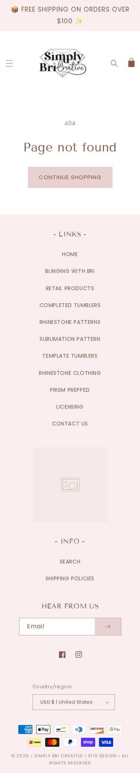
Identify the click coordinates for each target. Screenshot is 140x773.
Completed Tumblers (70, 305)
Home (70, 254)
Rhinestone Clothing (70, 373)
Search (70, 561)
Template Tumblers (69, 356)
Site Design (102, 756)
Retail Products (70, 288)
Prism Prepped (70, 390)
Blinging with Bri (69, 271)
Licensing (69, 406)
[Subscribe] (108, 626)
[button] (9, 63)
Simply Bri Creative (58, 756)
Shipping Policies (70, 578)
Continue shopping (70, 177)
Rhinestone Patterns (70, 322)
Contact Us (70, 423)
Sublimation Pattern (70, 339)
